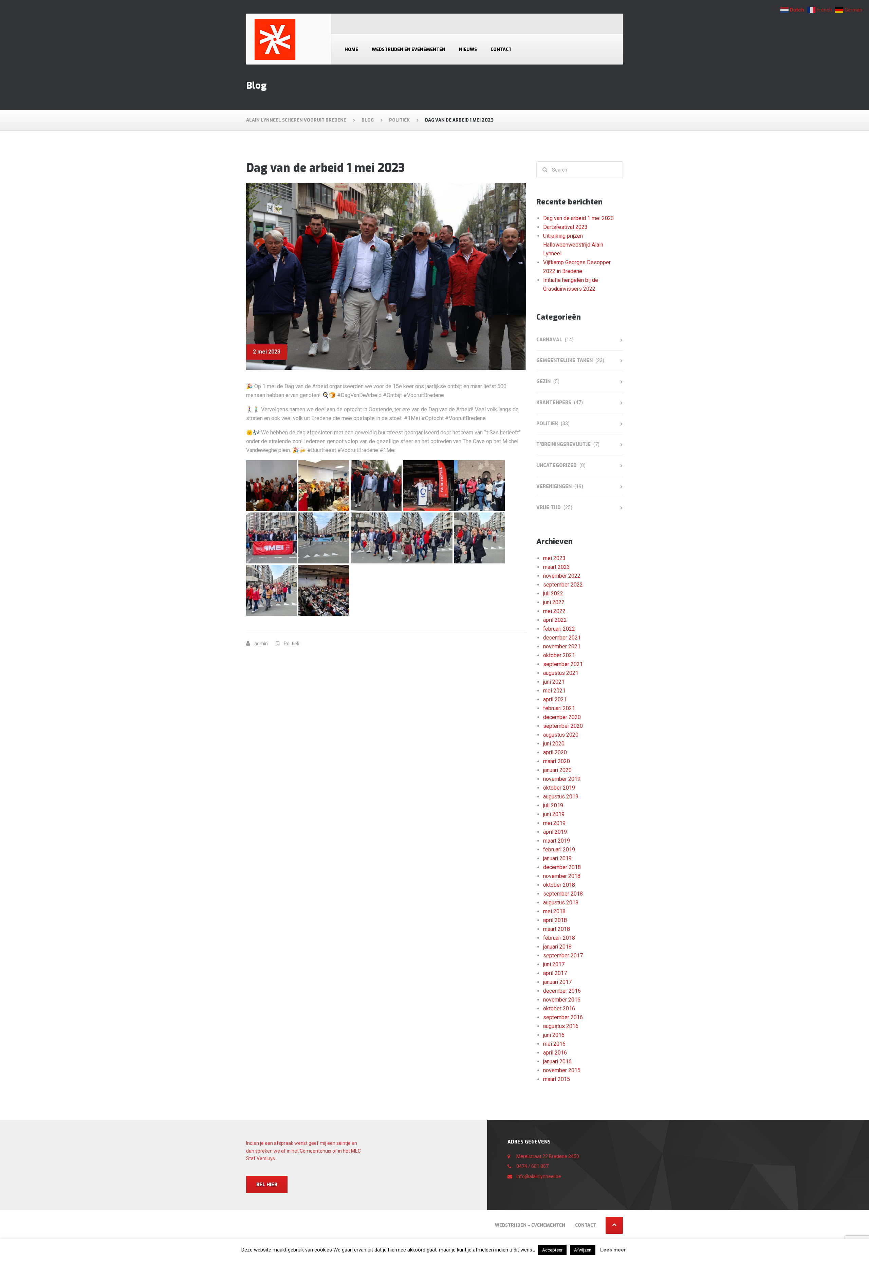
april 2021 (555, 699)
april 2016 (555, 1052)
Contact (501, 49)
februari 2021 (559, 708)
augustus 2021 (560, 673)
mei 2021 (554, 690)
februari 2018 (559, 938)
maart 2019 (556, 840)
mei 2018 (554, 911)
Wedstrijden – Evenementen (530, 1225)
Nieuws (468, 49)
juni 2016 (554, 1035)
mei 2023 (554, 558)
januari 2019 (557, 858)
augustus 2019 (560, 796)
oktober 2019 (559, 788)
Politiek (291, 643)
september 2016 (563, 1017)
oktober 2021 (559, 655)
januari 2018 (557, 946)
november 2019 (561, 779)
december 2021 (562, 637)
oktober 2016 (559, 1008)
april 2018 (555, 920)
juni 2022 (554, 602)
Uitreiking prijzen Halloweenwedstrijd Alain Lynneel (573, 245)
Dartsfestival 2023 (565, 227)
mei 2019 (554, 823)
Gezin (543, 381)
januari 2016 (557, 1061)
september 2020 (563, 726)
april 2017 (555, 973)
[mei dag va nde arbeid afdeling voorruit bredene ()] (271, 485)
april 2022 (555, 620)
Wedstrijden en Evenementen (408, 49)
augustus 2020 (560, 735)
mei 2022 (554, 611)
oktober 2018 (559, 885)
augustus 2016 (560, 1026)
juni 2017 (554, 964)
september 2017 (563, 955)
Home (351, 49)
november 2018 (561, 876)
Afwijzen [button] (582, 1250)
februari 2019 (559, 849)
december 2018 (562, 867)
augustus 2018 (560, 902)
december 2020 (562, 717)
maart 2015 (556, 1079)
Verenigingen (554, 486)
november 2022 (561, 576)
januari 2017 (557, 982)
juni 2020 (554, 743)
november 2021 (561, 646)
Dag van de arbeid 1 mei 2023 (578, 218)
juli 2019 (553, 805)
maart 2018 (556, 929)
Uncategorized (556, 465)
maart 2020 (556, 761)
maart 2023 (556, 567)
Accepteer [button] (552, 1250)
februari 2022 (559, 629)
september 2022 (563, 584)
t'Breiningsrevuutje (563, 444)
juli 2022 (553, 593)
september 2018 (563, 893)
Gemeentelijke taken (564, 360)
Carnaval (549, 340)
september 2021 (563, 664)
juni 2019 (554, 814)
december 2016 (562, 991)
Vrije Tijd (548, 507)
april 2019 (555, 832)
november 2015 (561, 1070)
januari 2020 (557, 770)
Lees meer (613, 1250)
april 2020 (555, 752)
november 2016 (561, 999)
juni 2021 (554, 682)
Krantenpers (553, 402)
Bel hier (266, 1185)
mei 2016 (554, 1044)
